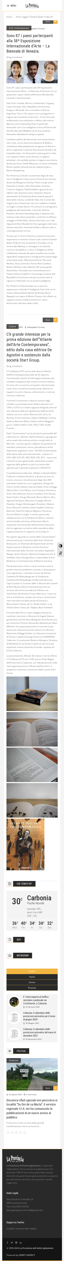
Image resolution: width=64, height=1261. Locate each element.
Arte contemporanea (19, 28)
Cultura (12, 326)
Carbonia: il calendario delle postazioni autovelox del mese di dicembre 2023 (39, 1032)
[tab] (32, 971)
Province (32, 987)
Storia (32, 976)
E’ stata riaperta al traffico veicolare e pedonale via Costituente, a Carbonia (36, 1000)
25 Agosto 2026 (15, 1094)
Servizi (32, 982)
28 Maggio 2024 (32, 1023)
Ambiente (13, 1060)
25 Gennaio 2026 (33, 1007)
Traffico (32, 971)
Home (9, 16)
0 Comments (31, 1094)
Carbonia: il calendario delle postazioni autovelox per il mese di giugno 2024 (39, 1016)
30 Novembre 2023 (33, 1039)
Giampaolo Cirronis (36, 28)
